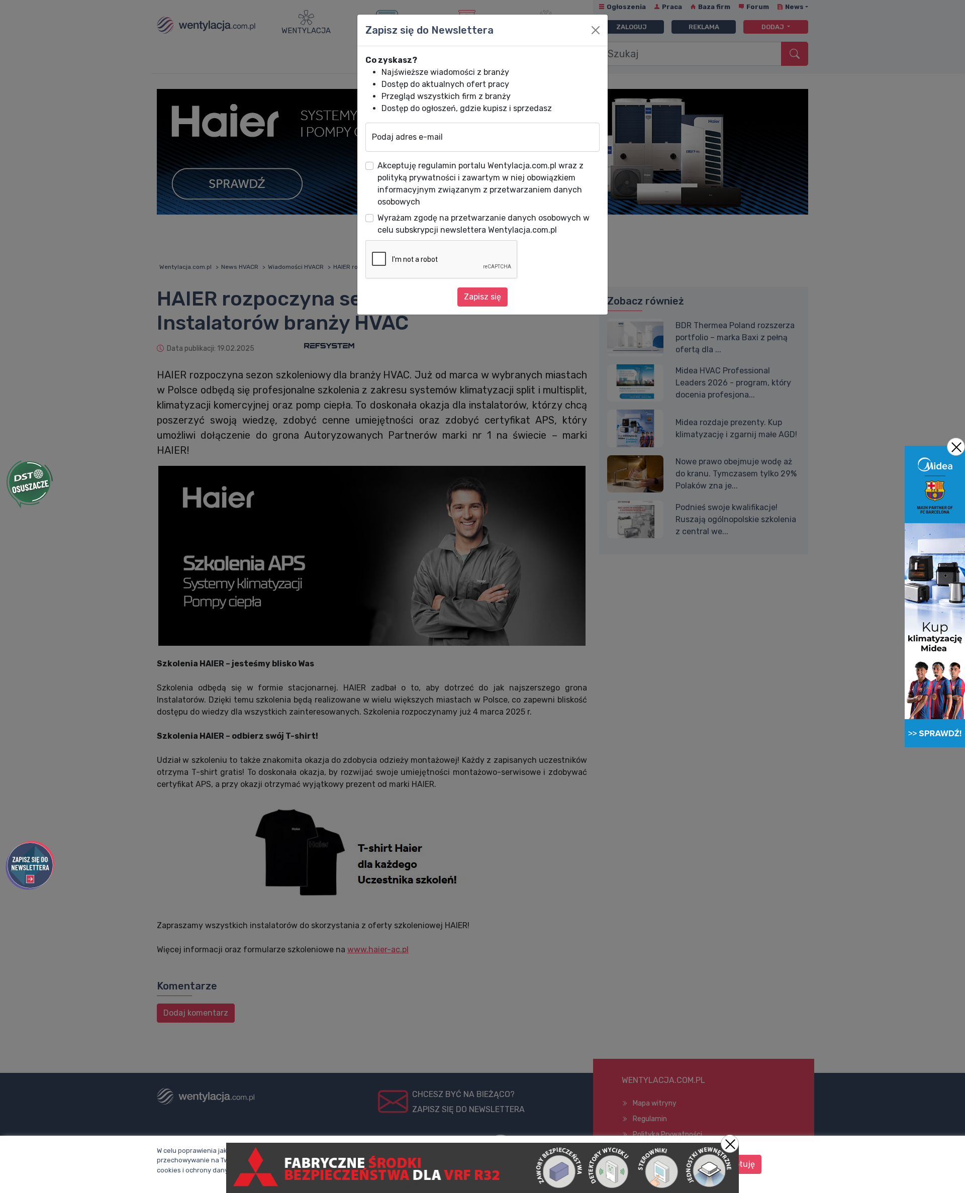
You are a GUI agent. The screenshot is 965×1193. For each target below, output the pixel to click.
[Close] (596, 30)
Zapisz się (482, 297)
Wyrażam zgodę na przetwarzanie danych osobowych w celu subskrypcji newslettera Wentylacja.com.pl (483, 224)
